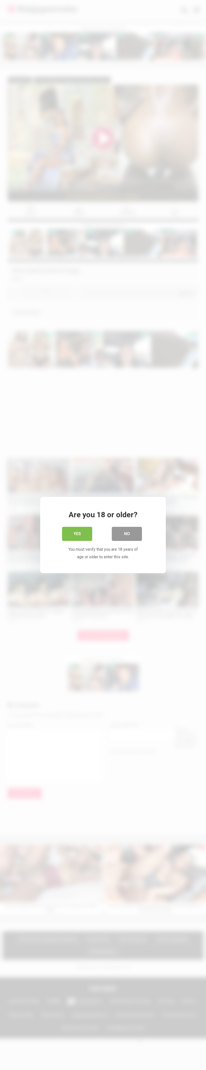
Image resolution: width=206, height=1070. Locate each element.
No (127, 533)
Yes (77, 533)
